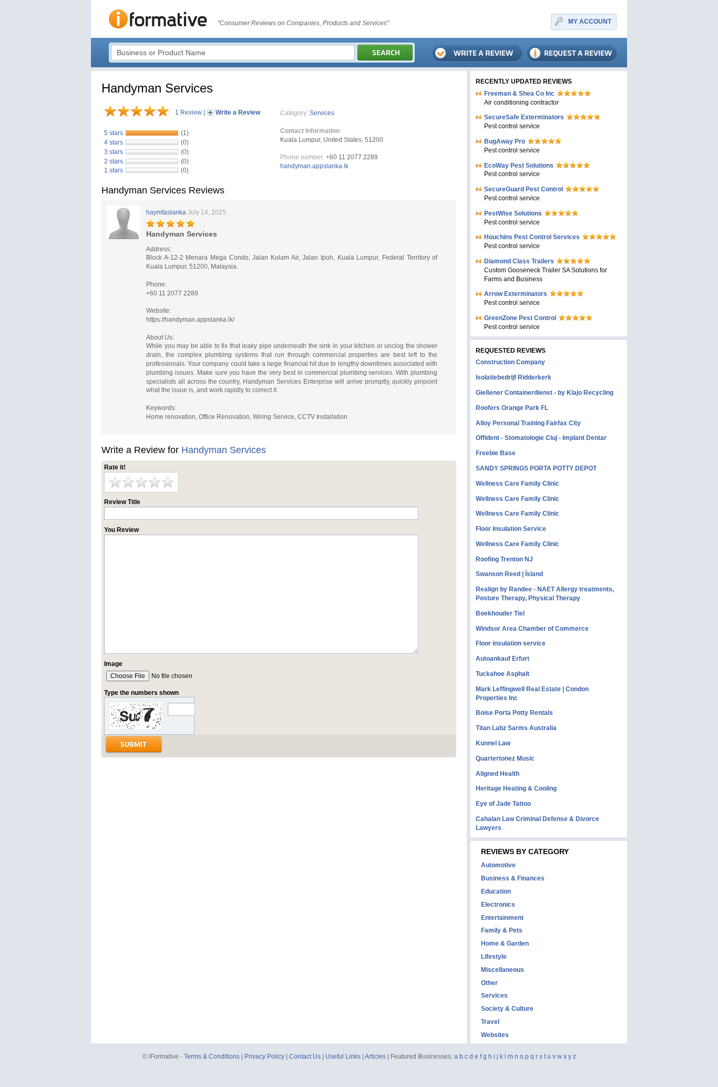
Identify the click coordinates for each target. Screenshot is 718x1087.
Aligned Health (497, 773)
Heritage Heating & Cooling (516, 788)
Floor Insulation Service (511, 528)
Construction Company (510, 362)
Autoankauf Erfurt (502, 658)
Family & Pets (501, 930)
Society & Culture (507, 1008)
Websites (495, 1035)
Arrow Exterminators (515, 294)
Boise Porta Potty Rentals (514, 712)
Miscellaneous (502, 969)
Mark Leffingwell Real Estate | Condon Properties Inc (532, 693)
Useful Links (343, 1056)
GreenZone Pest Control (520, 318)
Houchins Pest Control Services (532, 237)
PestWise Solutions (513, 213)
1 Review (188, 112)
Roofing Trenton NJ (504, 559)
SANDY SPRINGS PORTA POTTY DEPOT (536, 468)
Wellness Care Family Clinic (517, 483)
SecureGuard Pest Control (523, 189)
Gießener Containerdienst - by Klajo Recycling (544, 392)
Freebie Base (496, 453)
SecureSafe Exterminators (524, 117)
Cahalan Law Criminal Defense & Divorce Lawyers (537, 823)
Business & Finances (513, 878)
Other (489, 983)
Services (322, 113)
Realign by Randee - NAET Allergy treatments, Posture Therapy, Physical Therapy (545, 594)
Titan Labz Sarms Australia (516, 728)
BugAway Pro (504, 141)
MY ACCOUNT (589, 21)
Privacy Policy (264, 1056)
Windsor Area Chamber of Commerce (532, 628)
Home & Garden (505, 943)
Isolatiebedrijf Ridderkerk (513, 377)
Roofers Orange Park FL (512, 408)
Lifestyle (494, 956)
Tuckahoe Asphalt (502, 674)
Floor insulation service (511, 643)
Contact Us (305, 1056)
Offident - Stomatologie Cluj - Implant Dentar (541, 438)
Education (496, 891)
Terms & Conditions (212, 1056)
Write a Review (238, 112)
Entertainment (502, 917)
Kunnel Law (493, 743)
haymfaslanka (166, 212)
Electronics (498, 904)
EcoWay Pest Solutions (518, 165)
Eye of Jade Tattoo (503, 803)
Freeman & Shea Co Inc (519, 93)
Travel (490, 1022)
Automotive (498, 865)
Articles (375, 1056)
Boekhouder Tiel (500, 613)
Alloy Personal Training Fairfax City (528, 423)
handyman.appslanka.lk (314, 166)
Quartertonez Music (505, 758)
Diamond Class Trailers (519, 261)
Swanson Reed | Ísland (509, 574)
